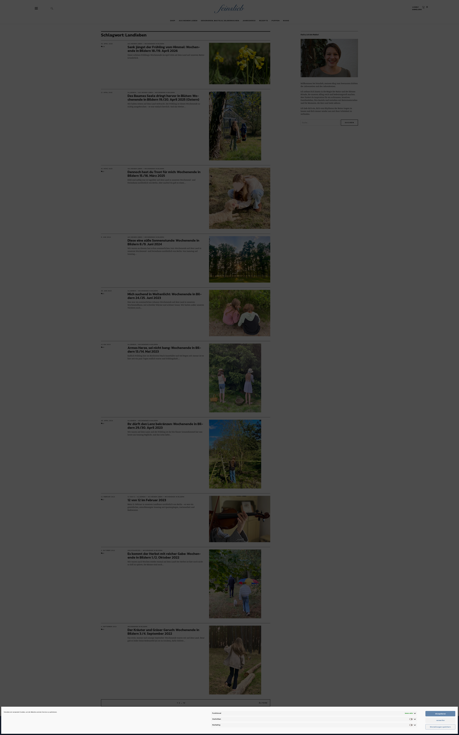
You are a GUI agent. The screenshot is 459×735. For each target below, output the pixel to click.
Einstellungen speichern (440, 726)
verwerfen (440, 720)
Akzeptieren (440, 713)
